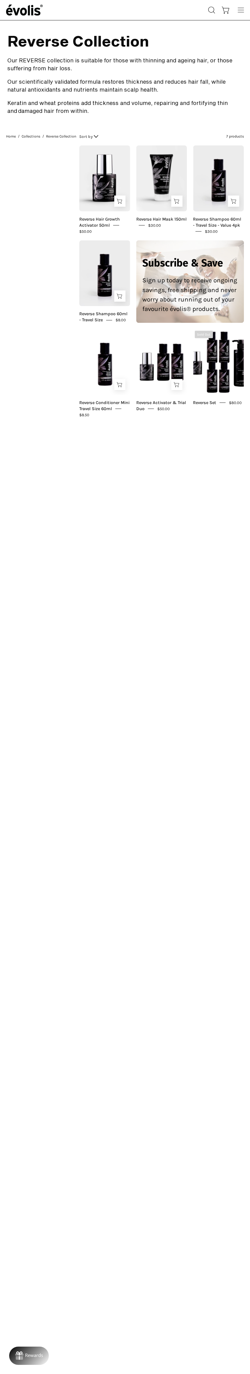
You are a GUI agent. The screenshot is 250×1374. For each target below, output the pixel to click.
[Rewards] (29, 1356)
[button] (211, 10)
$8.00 (121, 320)
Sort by (86, 136)
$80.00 (235, 402)
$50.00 (85, 231)
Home (11, 136)
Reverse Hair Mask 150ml (161, 218)
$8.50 (84, 414)
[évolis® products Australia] (24, 10)
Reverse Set (204, 402)
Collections (31, 136)
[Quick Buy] (120, 201)
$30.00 (154, 225)
